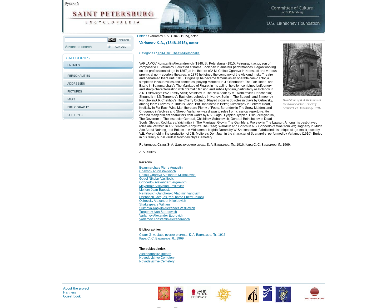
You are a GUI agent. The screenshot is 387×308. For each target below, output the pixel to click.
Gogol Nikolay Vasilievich (157, 178)
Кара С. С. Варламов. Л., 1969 (161, 238)
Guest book (72, 296)
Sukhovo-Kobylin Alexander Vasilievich (167, 208)
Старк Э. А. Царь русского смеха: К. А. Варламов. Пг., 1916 (182, 235)
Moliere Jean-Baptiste (155, 190)
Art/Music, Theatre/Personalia (178, 53)
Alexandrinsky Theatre (155, 254)
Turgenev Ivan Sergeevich (158, 212)
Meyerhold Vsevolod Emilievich (161, 186)
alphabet (121, 47)
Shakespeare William (154, 204)
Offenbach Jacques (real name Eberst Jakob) (171, 197)
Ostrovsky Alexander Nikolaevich (162, 201)
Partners (69, 292)
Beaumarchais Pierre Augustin (161, 167)
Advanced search (78, 47)
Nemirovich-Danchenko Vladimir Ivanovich (169, 193)
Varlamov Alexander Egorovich (161, 215)
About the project (76, 288)
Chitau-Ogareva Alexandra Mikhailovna (167, 175)
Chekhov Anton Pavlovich (157, 171)
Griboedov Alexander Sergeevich (163, 182)
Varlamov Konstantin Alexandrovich (164, 219)
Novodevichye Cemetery (157, 258)
